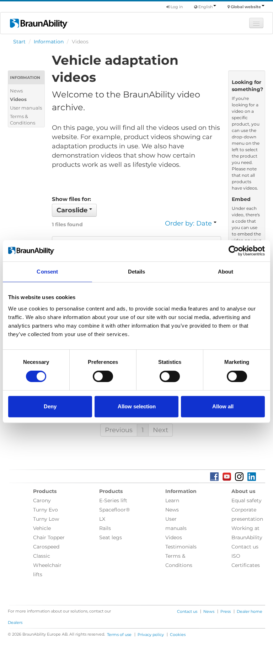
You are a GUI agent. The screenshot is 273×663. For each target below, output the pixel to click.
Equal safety (246, 500)
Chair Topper (49, 537)
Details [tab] (136, 272)
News (16, 91)
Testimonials (181, 547)
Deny (50, 406)
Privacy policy (151, 634)
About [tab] (226, 272)
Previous (119, 430)
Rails (105, 528)
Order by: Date (189, 223)
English (205, 6)
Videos (18, 99)
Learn (172, 500)
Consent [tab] (47, 272)
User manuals (26, 108)
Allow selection (137, 406)
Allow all (223, 406)
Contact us (244, 547)
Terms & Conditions (22, 119)
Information (49, 41)
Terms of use (119, 634)
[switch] (103, 376)
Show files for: (71, 199)
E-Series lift (113, 500)
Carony (42, 500)
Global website (246, 6)
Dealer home (249, 611)
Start (19, 41)
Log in (176, 6)
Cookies (178, 634)
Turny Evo (45, 510)
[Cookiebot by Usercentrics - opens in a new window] (234, 250)
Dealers (15, 622)
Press (225, 611)
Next (160, 430)
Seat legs (110, 537)
